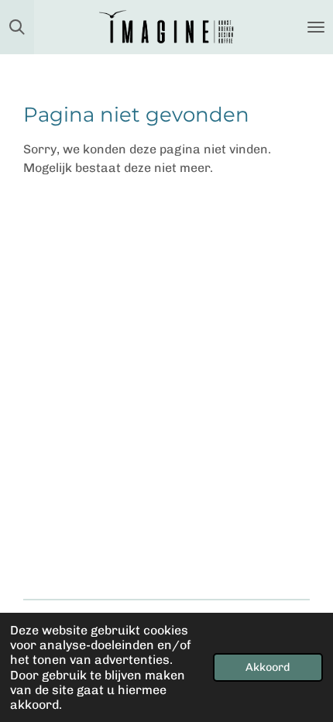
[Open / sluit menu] (316, 27)
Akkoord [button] (267, 667)
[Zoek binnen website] (17, 27)
